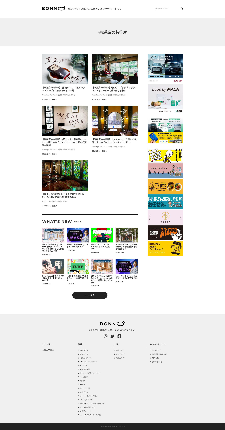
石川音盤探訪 (85, 369)
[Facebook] (119, 336)
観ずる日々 (84, 354)
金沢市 (59, 95)
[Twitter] (112, 336)
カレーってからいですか (89, 396)
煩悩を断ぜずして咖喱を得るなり (92, 403)
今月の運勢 (84, 377)
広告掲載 (155, 358)
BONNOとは (156, 350)
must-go (46, 95)
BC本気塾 (83, 365)
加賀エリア (120, 358)
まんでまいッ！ (86, 411)
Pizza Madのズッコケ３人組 (90, 415)
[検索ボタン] (181, 8)
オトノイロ (84, 392)
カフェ (53, 95)
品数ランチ (84, 350)
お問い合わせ (157, 362)
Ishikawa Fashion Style (88, 362)
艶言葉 (82, 381)
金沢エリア (120, 354)
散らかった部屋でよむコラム (90, 373)
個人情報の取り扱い (159, 354)
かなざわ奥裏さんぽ (87, 407)
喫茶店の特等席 (69, 95)
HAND (82, 384)
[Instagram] (105, 336)
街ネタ (54, 99)
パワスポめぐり (86, 358)
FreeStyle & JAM (86, 400)
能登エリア (120, 350)
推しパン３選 (85, 388)
